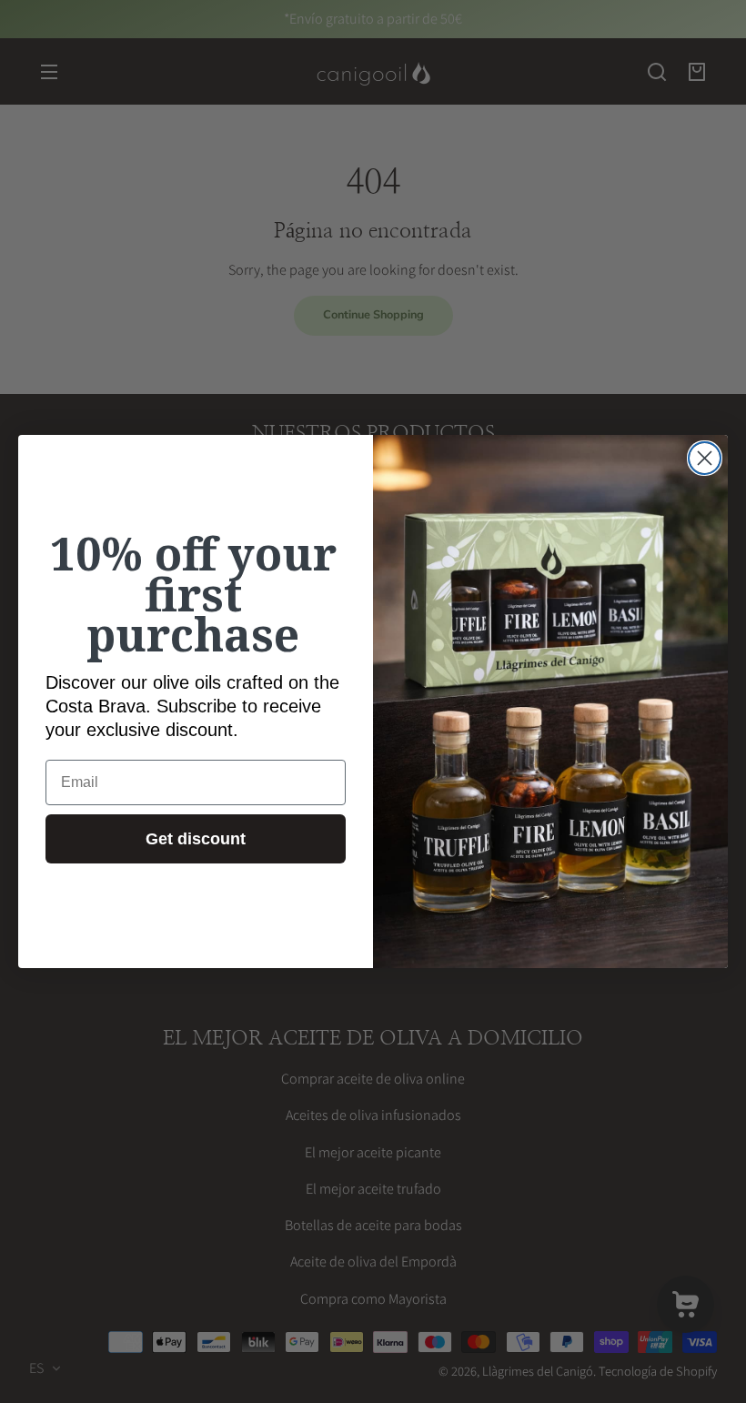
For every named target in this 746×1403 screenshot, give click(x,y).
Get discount (196, 839)
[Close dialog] (705, 458)
